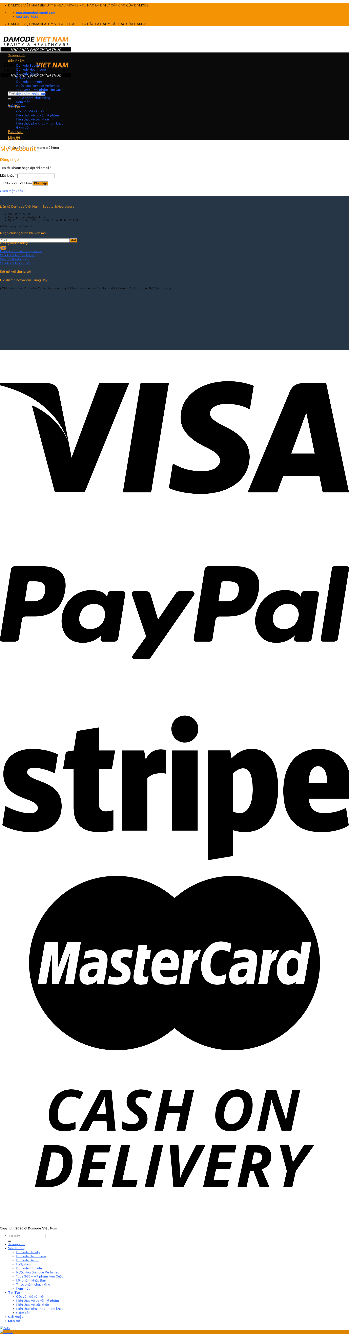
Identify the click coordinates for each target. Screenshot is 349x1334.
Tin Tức (14, 106)
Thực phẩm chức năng (33, 98)
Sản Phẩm (16, 61)
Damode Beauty (28, 65)
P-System (23, 77)
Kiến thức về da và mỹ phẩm (37, 115)
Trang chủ (16, 55)
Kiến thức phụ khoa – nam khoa (39, 123)
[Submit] (9, 98)
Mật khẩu (8, 175)
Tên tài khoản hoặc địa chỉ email (25, 168)
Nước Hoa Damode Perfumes (37, 86)
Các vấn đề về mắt (30, 111)
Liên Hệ (14, 137)
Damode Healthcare (31, 69)
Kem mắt (23, 102)
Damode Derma (27, 73)
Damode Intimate (29, 82)
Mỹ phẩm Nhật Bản (31, 94)
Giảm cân (23, 127)
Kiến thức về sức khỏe (32, 119)
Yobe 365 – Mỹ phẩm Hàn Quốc (39, 90)
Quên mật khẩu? (12, 191)
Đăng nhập (40, 183)
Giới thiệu (15, 132)
